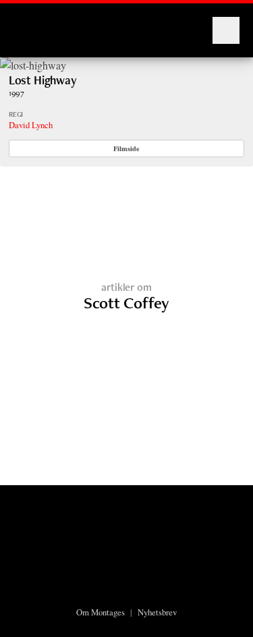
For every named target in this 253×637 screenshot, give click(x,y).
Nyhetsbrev (157, 612)
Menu (226, 30)
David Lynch (31, 125)
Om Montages (100, 612)
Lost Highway (43, 80)
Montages (35, 23)
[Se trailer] (33, 65)
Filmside (126, 148)
